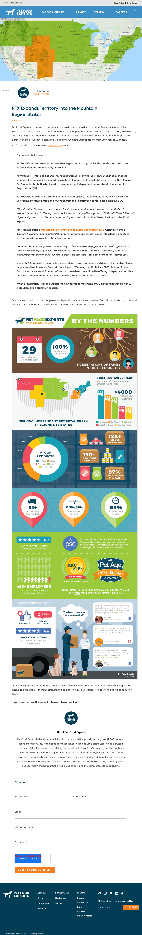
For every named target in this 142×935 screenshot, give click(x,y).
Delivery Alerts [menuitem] (84, 915)
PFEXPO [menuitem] (99, 12)
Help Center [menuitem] (132, 3)
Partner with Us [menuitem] (62, 892)
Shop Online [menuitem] (119, 3)
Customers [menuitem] (60, 898)
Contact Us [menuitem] (82, 902)
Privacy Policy (37, 934)
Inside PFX (16, 120)
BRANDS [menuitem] (81, 12)
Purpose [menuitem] (41, 908)
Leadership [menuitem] (43, 903)
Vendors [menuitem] (59, 903)
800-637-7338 (16, 3)
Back (6, 90)
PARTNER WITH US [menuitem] (53, 12)
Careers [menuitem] (121, 12)
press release (55, 145)
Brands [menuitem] (80, 898)
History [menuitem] (41, 898)
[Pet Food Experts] (71, 718)
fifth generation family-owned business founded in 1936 (72, 229)
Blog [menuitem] (79, 907)
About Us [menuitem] (41, 892)
